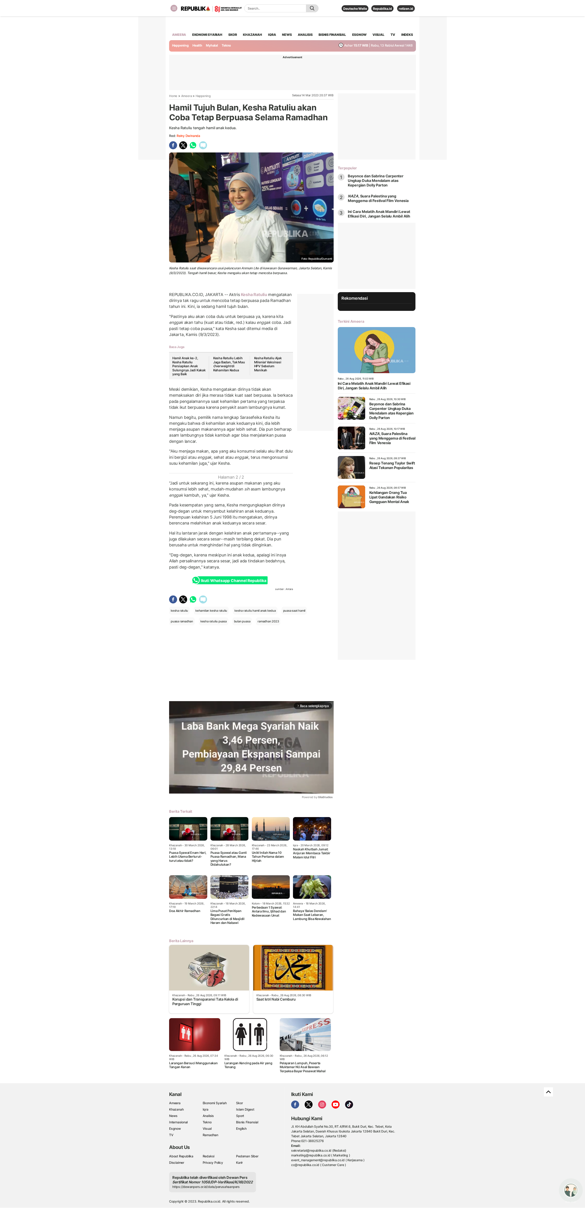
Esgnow (175, 1128)
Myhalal (212, 45)
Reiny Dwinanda (188, 136)
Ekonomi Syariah (207, 35)
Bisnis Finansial (332, 35)
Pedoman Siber (247, 1156)
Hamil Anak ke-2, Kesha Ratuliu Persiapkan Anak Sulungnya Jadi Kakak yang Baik (189, 366)
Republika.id (382, 8)
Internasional (178, 1122)
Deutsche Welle (355, 8)
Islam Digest (245, 1109)
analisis (305, 35)
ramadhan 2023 (268, 621)
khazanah (252, 35)
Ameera (186, 96)
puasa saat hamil (294, 610)
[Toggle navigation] (174, 8)
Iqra (205, 1109)
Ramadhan (210, 1135)
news (287, 35)
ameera (179, 35)
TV (393, 35)
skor (232, 35)
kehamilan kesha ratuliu (211, 610)
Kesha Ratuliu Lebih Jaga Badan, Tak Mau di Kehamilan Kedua (229, 364)
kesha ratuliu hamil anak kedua (255, 610)
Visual (207, 1128)
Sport (240, 1116)
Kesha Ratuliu (254, 294)
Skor (239, 1103)
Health (197, 45)
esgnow (359, 35)
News (173, 1116)
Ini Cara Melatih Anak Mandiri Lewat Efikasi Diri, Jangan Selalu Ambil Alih (379, 213)
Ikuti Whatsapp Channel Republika (233, 580)
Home (173, 96)
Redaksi (209, 1156)
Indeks (407, 35)
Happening (180, 45)
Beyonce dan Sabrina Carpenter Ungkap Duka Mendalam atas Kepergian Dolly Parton (376, 180)
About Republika (181, 1156)
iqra (272, 35)
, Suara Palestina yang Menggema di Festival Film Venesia (378, 198)
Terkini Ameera (351, 321)
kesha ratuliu (179, 610)
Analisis (208, 1116)
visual (378, 35)
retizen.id (406, 8)
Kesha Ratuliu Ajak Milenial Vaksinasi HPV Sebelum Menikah (268, 364)
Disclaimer (176, 1162)
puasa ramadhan (182, 621)
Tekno (226, 45)
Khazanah (176, 1109)
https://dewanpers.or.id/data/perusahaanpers (206, 1187)
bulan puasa (242, 621)
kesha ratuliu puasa (213, 621)
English (241, 1128)
